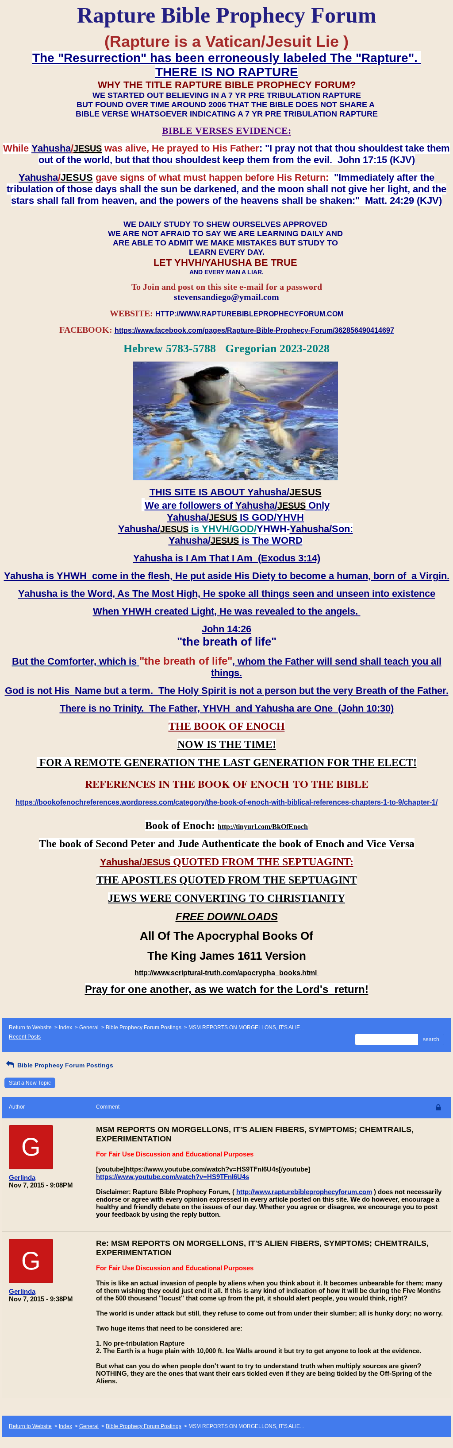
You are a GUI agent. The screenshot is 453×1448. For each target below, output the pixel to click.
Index (65, 1027)
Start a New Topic (30, 1083)
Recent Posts (25, 1037)
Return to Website (30, 1027)
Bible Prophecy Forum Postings (143, 1027)
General (89, 1027)
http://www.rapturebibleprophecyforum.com (304, 1191)
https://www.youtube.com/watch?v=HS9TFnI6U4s (172, 1176)
